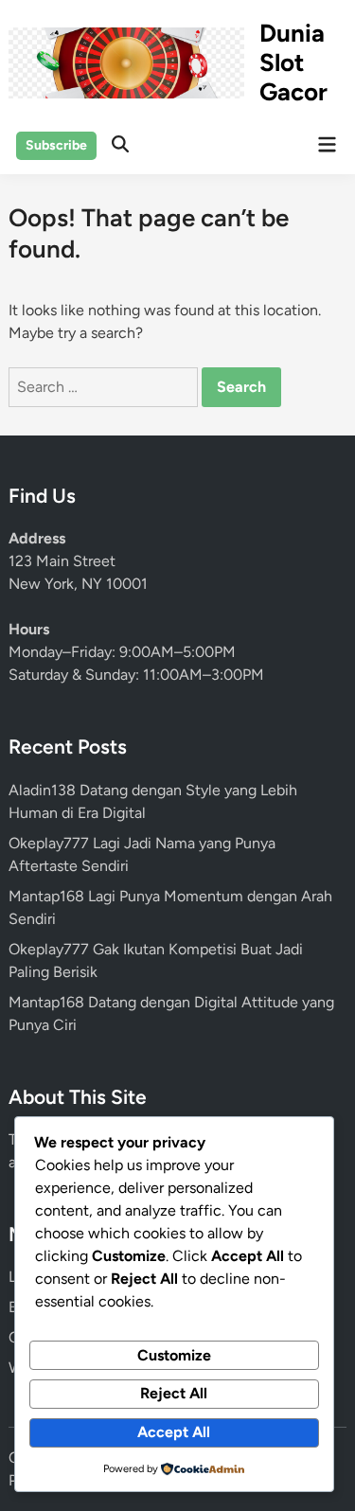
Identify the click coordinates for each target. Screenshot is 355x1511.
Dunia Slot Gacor (293, 62)
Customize (174, 1355)
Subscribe (56, 145)
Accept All (173, 1432)
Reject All (173, 1393)
